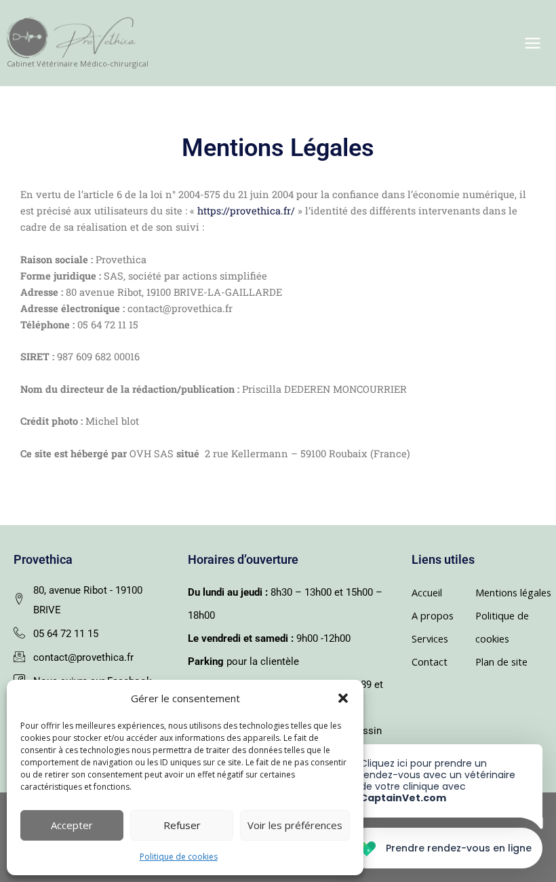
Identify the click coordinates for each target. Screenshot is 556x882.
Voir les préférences (294, 825)
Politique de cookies (179, 856)
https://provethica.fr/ (245, 210)
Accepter (72, 825)
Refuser (182, 825)
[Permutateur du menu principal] (532, 43)
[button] (343, 698)
